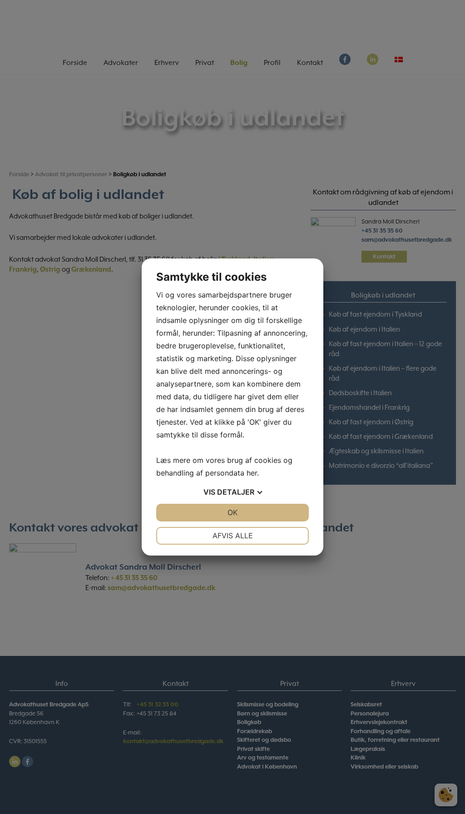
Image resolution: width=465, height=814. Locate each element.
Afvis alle (233, 535)
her (252, 472)
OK (232, 512)
